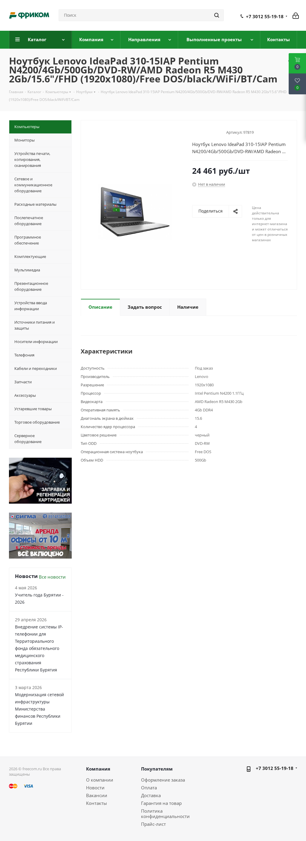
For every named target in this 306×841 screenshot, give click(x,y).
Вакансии (96, 795)
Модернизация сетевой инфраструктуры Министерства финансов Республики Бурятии (39, 709)
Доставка (151, 795)
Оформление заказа (163, 780)
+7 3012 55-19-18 (265, 16)
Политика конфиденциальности (165, 813)
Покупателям (157, 769)
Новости (95, 788)
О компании (99, 780)
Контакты (96, 803)
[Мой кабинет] (296, 15)
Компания (98, 769)
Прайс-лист (153, 824)
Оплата (149, 788)
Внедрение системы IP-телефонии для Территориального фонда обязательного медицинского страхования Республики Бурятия (39, 648)
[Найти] (216, 15)
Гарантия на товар (161, 803)
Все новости (52, 577)
